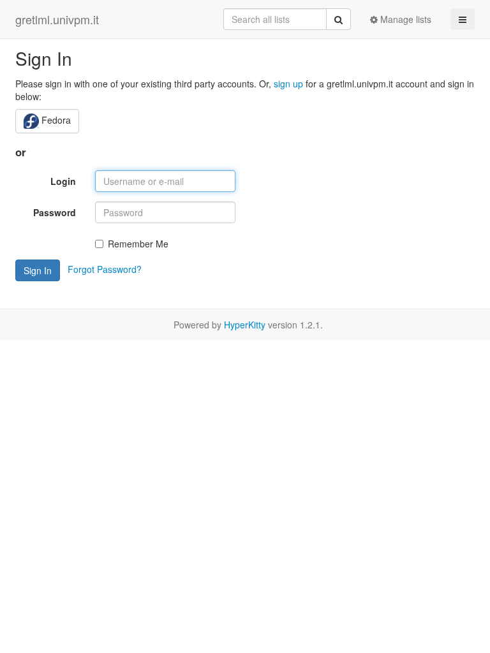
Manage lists (404, 19)
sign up (288, 83)
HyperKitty (244, 324)
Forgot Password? (105, 269)
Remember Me (138, 243)
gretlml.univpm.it (57, 19)
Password (54, 212)
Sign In (38, 270)
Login (63, 181)
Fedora (55, 120)
